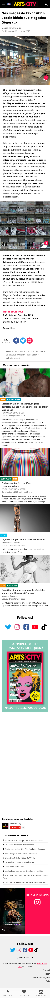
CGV (48, 981)
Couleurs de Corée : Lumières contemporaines (16, 485)
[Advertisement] (25, 746)
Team (47, 973)
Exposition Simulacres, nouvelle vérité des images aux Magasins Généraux (23, 592)
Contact (46, 970)
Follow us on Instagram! (37, 894)
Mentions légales (41, 977)
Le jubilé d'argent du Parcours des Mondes (23, 539)
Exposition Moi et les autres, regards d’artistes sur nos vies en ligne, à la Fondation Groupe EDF (25, 406)
